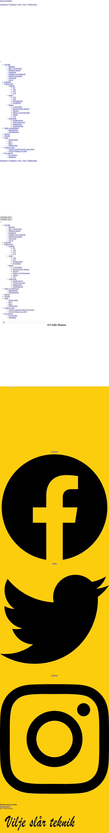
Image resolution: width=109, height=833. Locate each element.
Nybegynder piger (19, 122)
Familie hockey (18, 120)
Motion (11, 105)
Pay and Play (13, 155)
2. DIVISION (17, 107)
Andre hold (12, 118)
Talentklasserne (18, 126)
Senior (11, 95)
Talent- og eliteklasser (11, 128)
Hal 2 (25, 4)
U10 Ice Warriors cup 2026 (18, 151)
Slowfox (16, 111)
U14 (14, 93)
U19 (14, 99)
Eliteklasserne (17, 124)
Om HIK (7, 64)
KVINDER (17, 103)
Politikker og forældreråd (17, 74)
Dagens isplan (13, 140)
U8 (14, 88)
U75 (14, 116)
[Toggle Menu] (1, 61)
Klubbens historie (14, 70)
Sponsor (7, 134)
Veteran (15, 115)
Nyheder (7, 136)
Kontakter (7, 82)
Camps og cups (9, 147)
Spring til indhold (6, 1)
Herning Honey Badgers (21, 109)
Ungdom (11, 86)
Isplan (6, 138)
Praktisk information (15, 76)
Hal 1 (20, 4)
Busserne (12, 66)
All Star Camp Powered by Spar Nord (21, 149)
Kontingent (4, 4)
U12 (14, 91)
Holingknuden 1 (5, 806)
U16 (14, 97)
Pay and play (8, 153)
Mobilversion (32, 4)
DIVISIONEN (18, 101)
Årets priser (12, 78)
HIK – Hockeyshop (15, 68)
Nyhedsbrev (13, 4)
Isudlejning (12, 157)
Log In (11, 80)
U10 (14, 89)
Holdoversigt (8, 84)
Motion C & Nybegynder (21, 113)
